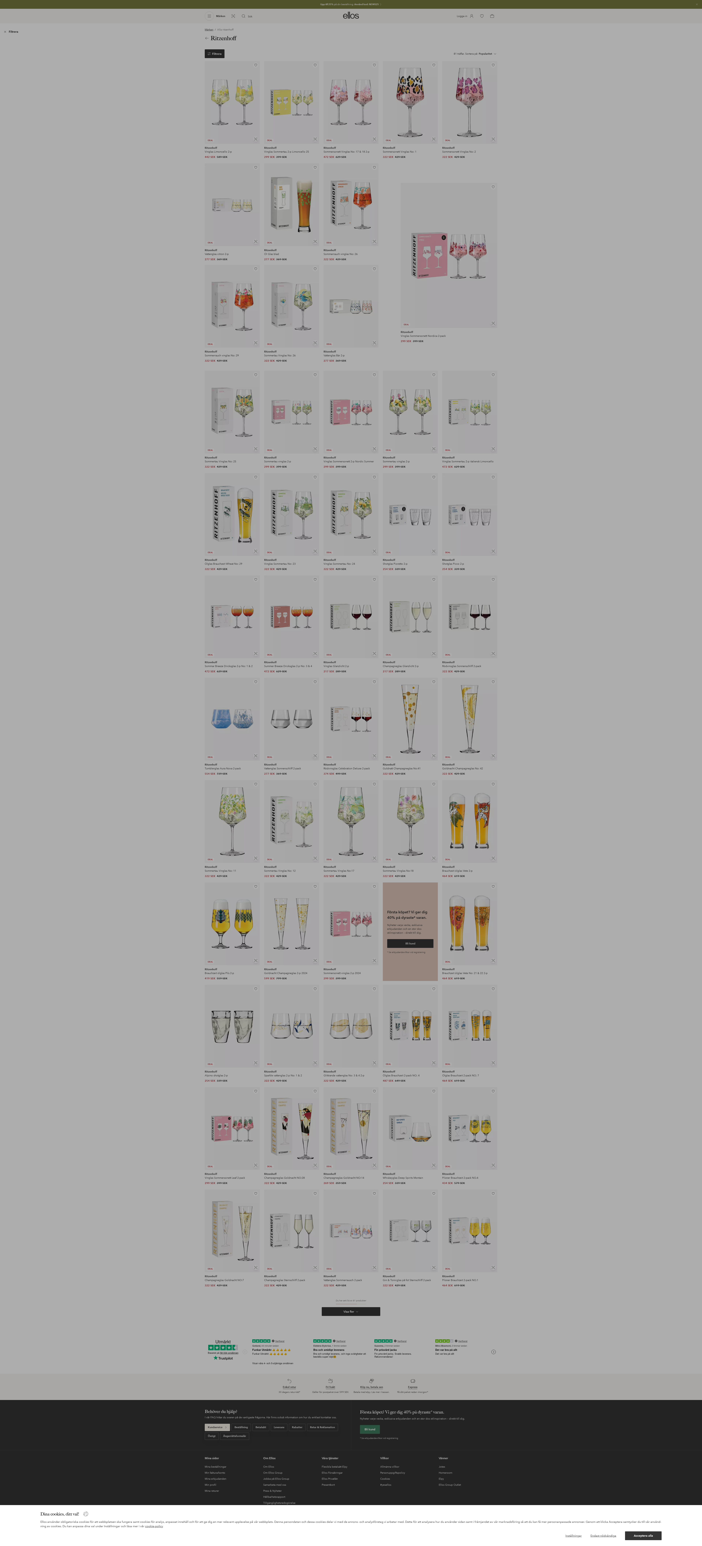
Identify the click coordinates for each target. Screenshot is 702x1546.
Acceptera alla (643, 1535)
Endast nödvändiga (603, 1535)
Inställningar (573, 1535)
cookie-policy (154, 1526)
